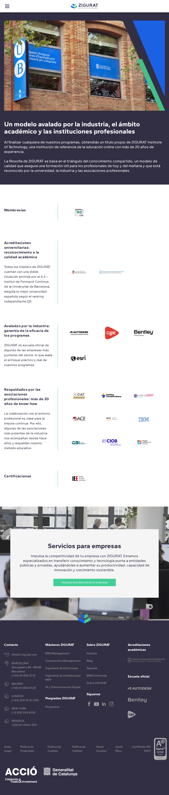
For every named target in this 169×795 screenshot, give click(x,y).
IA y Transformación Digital (62, 687)
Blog (90, 660)
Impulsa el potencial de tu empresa (85, 582)
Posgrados (52, 707)
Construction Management (63, 660)
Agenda (92, 668)
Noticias (92, 653)
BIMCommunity (97, 675)
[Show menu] (7, 6)
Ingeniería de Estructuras (61, 668)
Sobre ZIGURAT (97, 683)
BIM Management (57, 653)
